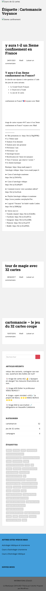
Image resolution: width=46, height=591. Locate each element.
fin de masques (12, 472)
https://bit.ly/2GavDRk (22, 220)
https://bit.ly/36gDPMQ (30, 136)
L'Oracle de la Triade (14, 476)
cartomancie (11, 423)
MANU (9, 487)
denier (9, 469)
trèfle (15, 516)
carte (23, 450)
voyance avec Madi (13, 520)
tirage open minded (32, 513)
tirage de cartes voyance (15, 502)
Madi (21, 60)
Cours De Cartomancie (15, 465)
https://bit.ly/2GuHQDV (14, 185)
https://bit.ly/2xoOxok (13, 192)
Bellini (9, 450)
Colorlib (33, 586)
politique (16, 491)
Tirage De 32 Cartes (14, 494)
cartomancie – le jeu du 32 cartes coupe (22, 324)
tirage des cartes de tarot (16, 505)
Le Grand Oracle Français (16, 480)
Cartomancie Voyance (31, 458)
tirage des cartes (33, 502)
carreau (16, 450)
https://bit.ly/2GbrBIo (27, 214)
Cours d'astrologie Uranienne (14, 549)
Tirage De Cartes (29, 494)
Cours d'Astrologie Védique (13, 554)
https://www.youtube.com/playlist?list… (19, 199)
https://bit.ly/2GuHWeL (21, 226)
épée (24, 520)
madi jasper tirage (13, 483)
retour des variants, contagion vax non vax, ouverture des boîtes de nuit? (22, 372)
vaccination (23, 516)
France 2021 (24, 472)
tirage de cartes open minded (17, 498)
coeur (9, 461)
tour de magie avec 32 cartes (21, 267)
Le (24, 476)
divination (17, 469)
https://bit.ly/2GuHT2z (23, 217)
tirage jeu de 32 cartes (15, 513)
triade (9, 516)
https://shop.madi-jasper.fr (22, 167)
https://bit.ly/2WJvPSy (13, 177)
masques (17, 487)
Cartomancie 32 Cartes (15, 454)
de (32, 465)
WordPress (24, 588)
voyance (33, 516)
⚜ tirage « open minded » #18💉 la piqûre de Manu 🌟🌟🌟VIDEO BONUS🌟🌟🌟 (22, 397)
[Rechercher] (37, 357)
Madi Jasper (31, 480)
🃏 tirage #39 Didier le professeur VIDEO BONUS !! (20, 389)
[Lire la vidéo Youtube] (23, 110)
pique (9, 491)
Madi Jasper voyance (29, 483)
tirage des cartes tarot (15, 509)
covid (27, 465)
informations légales (23, 581)
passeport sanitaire (29, 487)
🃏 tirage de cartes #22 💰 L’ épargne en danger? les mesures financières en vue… (22, 381)
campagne (10, 433)
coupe (26, 461)
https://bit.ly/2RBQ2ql (13, 207)
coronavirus (17, 461)
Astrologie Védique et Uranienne (16, 545)
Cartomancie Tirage (14, 458)
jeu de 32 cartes (13, 428)
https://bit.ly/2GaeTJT (22, 223)
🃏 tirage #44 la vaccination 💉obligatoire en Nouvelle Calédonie (20, 406)
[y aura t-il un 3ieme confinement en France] (23, 29)
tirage (23, 491)
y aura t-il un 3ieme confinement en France (22, 49)
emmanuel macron (29, 469)
